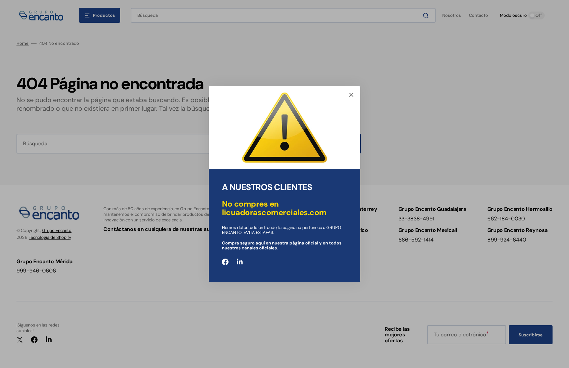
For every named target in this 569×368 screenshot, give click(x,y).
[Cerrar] (351, 94)
